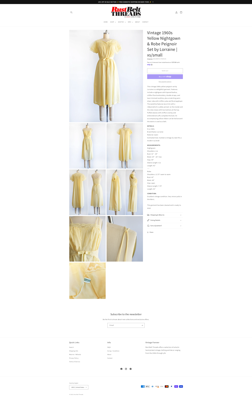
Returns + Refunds (75, 354)
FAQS (109, 347)
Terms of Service (74, 362)
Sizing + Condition (113, 351)
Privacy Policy (74, 358)
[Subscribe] (142, 325)
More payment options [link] (165, 81)
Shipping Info (73, 351)
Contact (109, 358)
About (109, 354)
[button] (71, 12)
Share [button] (151, 232)
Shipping (149, 59)
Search (71, 347)
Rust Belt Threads (78, 394)
